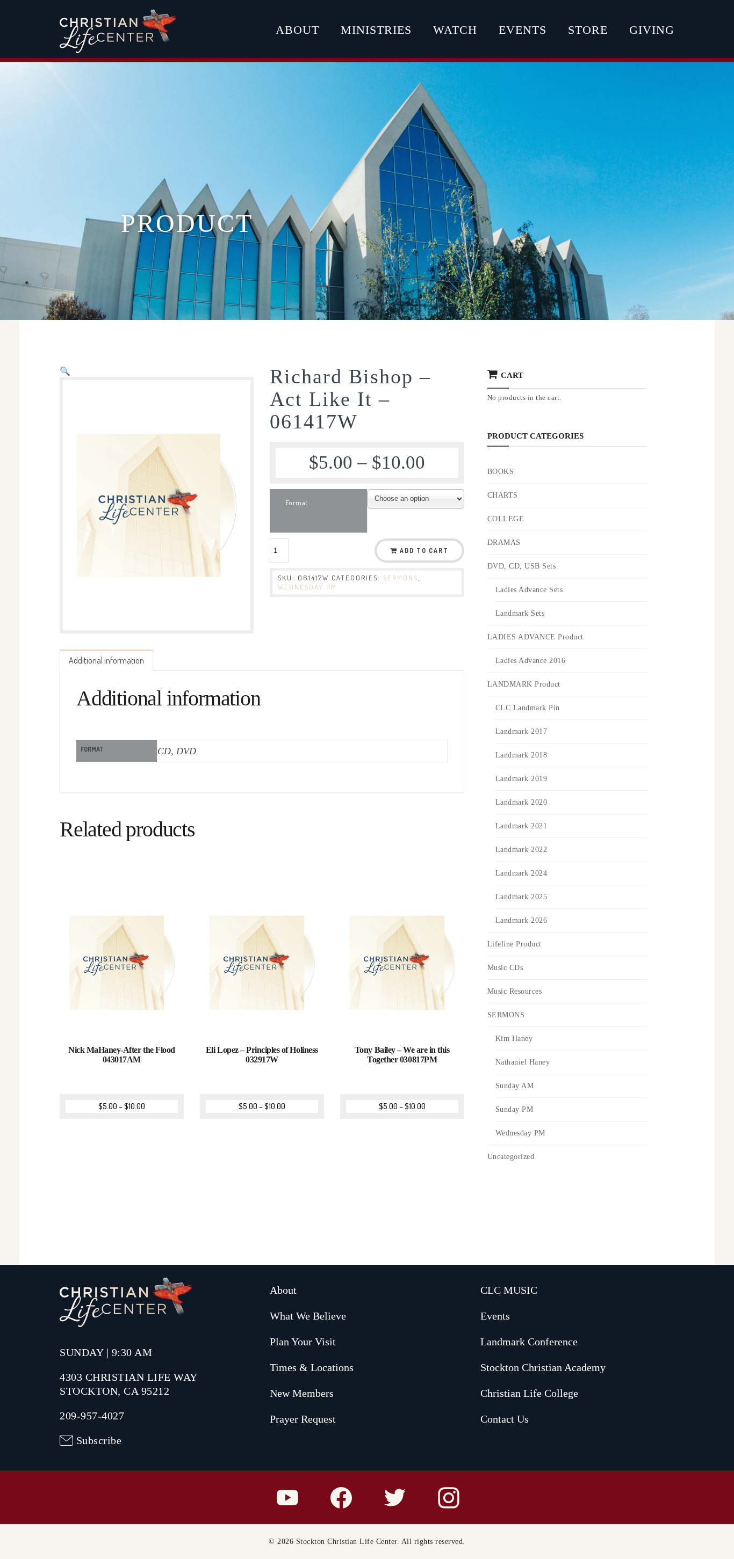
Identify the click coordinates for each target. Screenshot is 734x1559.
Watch (455, 30)
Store (588, 30)
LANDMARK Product (523, 684)
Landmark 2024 (521, 873)
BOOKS (500, 472)
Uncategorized (511, 1157)
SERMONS (400, 577)
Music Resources (514, 991)
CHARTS (502, 495)
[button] (65, 371)
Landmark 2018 (521, 755)
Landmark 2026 (521, 920)
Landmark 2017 (521, 731)
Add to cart (424, 551)
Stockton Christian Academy (543, 1367)
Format (297, 502)
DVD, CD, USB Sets (521, 566)
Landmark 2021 (521, 826)
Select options (123, 1017)
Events (522, 30)
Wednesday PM (307, 586)
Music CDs (505, 968)
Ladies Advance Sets (529, 590)
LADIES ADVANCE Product (535, 637)
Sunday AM (514, 1086)
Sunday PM (514, 1109)
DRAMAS (504, 542)
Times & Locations (312, 1367)
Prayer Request (303, 1419)
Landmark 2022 (521, 850)
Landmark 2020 (521, 802)
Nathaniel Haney (522, 1062)
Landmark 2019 (521, 779)
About (297, 30)
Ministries (376, 30)
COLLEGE (505, 519)
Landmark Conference (529, 1341)
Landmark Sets (520, 613)
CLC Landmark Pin (527, 708)
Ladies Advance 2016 (530, 661)
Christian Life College (529, 1393)
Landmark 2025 (521, 897)
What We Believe (308, 1316)
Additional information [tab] (106, 660)
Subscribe (99, 1440)
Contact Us (504, 1419)
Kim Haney (514, 1039)
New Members (302, 1393)
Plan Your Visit (303, 1341)
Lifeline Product (514, 944)
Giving (651, 30)
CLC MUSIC (508, 1290)
